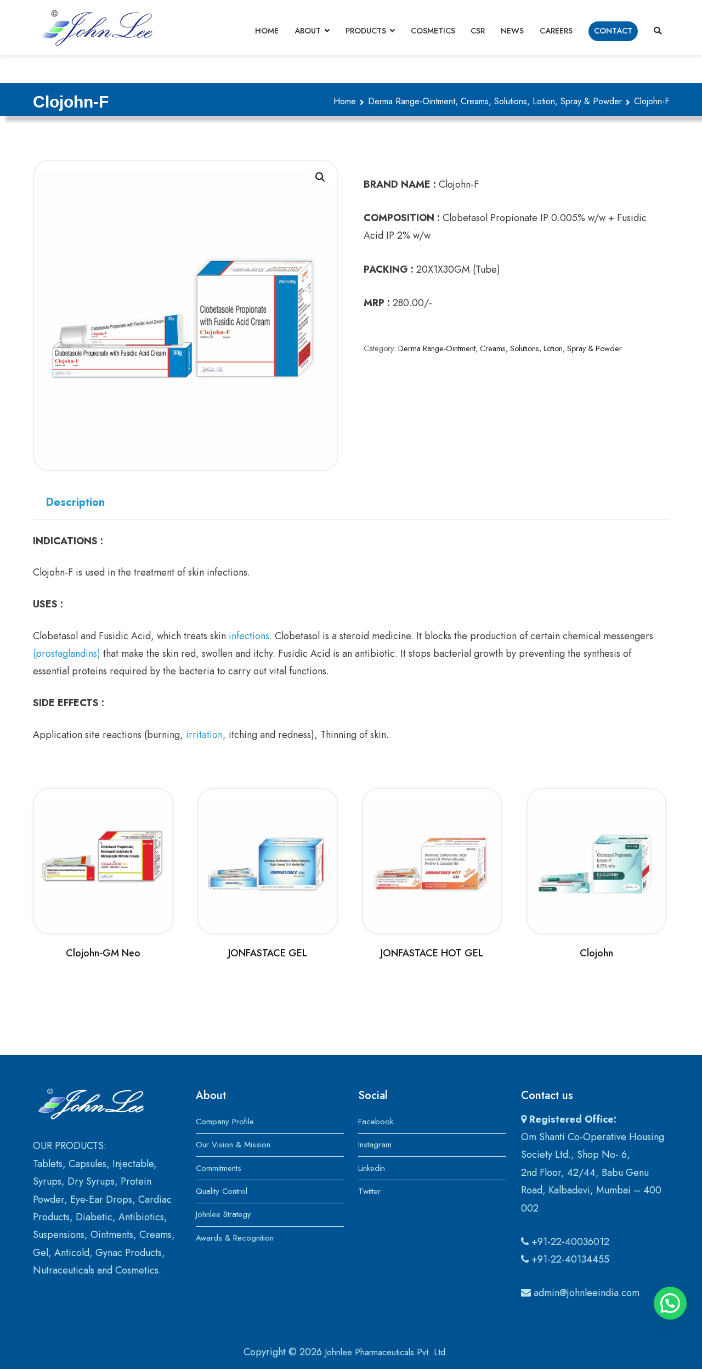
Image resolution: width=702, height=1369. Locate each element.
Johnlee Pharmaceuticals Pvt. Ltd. (386, 1352)
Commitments (218, 1168)
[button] (320, 177)
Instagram (375, 1145)
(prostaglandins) (66, 653)
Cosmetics (433, 30)
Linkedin (371, 1168)
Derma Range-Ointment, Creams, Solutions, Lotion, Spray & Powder (495, 101)
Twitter (369, 1191)
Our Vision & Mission (233, 1145)
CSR (478, 30)
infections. (250, 636)
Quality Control (221, 1191)
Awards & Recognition (235, 1238)
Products (366, 30)
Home (267, 30)
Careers (556, 30)
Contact (613, 30)
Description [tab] (75, 502)
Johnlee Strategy (223, 1214)
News (512, 30)
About (308, 30)
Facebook (375, 1122)
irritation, (206, 735)
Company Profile (225, 1122)
